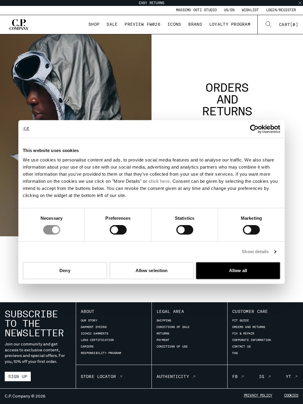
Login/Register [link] (281, 10)
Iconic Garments (94, 333)
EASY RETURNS (152, 3)
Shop (93, 24)
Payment (163, 340)
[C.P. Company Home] (18, 24)
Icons (174, 24)
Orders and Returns (248, 327)
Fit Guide (240, 320)
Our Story (89, 320)
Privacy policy (258, 395)
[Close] (300, 3)
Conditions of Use (172, 346)
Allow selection (152, 270)
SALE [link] (112, 24)
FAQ (235, 353)
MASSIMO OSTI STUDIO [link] (196, 10)
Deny (64, 270)
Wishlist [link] (250, 10)
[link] (288, 24)
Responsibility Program (101, 353)
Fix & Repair (243, 333)
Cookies (291, 395)
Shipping (164, 320)
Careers (87, 346)
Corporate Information (251, 340)
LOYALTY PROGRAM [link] (229, 24)
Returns (163, 333)
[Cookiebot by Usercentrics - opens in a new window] (254, 129)
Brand (195, 24)
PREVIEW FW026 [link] (142, 24)
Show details (255, 251)
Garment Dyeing (94, 327)
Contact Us (241, 346)
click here (159, 181)
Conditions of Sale (173, 327)
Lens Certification (97, 340)
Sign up (17, 376)
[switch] (118, 230)
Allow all (238, 270)
